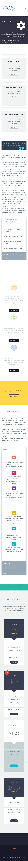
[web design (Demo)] (14, 298)
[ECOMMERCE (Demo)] (14, 358)
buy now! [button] (14, 396)
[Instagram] (14, 848)
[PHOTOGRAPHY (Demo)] (14, 328)
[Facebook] (12, 848)
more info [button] (14, 74)
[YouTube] (15, 848)
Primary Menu (25, 8)
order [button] (14, 662)
